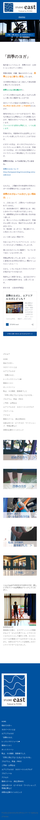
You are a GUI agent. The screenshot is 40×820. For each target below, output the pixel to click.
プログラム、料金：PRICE (13, 399)
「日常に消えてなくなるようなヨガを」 (18, 395)
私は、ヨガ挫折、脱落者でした (15, 391)
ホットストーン (9, 387)
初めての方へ (8, 363)
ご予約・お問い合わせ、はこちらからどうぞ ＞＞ (20, 35)
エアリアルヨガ (9, 371)
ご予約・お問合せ (10, 403)
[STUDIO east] (20, 7)
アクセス (6, 415)
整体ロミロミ (8, 383)
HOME (5, 359)
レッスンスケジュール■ (12, 379)
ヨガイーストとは (10, 367)
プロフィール (8, 411)
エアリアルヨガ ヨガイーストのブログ (18, 407)
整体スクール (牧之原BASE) (14, 419)
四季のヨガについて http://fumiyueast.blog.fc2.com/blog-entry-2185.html (19, 172)
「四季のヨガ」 (9, 375)
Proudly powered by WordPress (13, 813)
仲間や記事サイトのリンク (13, 430)
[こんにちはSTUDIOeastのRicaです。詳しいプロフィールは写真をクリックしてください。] (20, 610)
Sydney (33, 813)
